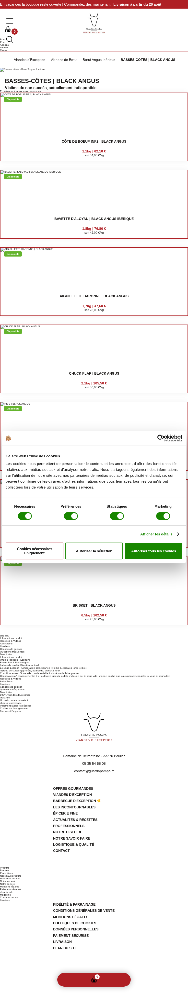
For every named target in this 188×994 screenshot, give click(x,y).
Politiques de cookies (74, 923)
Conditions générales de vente (84, 910)
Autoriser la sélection (94, 551)
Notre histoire (67, 832)
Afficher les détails (156, 534)
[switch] (71, 516)
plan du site (6, 892)
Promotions (6, 873)
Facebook (86, 967)
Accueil (66, 979)
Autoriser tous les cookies (153, 551)
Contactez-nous (9, 897)
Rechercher (108, 980)
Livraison (5, 900)
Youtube (101, 967)
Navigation (121, 979)
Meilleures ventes (10, 878)
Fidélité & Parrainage (74, 904)
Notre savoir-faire (71, 838)
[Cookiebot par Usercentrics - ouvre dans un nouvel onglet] (161, 438)
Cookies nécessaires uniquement (34, 551)
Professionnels (68, 826)
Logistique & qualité (73, 844)
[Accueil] (7, 60)
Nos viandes (80, 979)
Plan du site (65, 948)
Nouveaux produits (10, 875)
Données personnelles (75, 929)
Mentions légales (9, 886)
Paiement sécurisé (10, 889)
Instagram (94, 967)
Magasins (5, 894)
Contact (61, 851)
